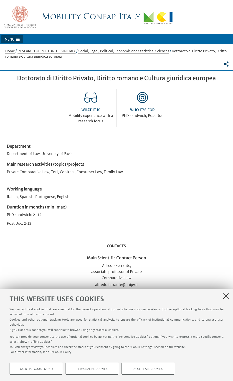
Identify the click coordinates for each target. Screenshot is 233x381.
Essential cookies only (36, 369)
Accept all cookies (148, 369)
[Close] (226, 296)
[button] (12, 39)
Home (10, 50)
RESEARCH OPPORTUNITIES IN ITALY (47, 50)
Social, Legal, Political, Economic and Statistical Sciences (123, 50)
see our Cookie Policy (57, 352)
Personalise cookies (91, 369)
